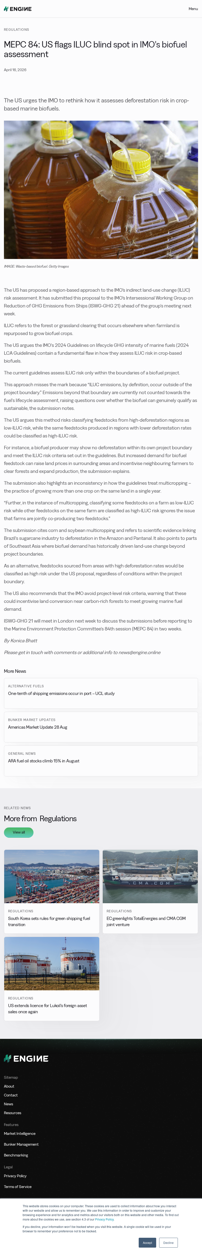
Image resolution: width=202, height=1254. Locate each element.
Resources (12, 1113)
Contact (11, 1095)
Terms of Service (18, 1187)
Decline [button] (168, 1242)
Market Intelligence (19, 1133)
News (8, 1104)
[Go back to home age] (18, 9)
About (9, 1086)
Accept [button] (147, 1242)
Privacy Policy (104, 1219)
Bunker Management (21, 1144)
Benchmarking (16, 1155)
